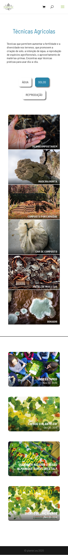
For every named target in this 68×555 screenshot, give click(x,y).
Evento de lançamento (41, 513)
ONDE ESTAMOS (47, 379)
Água (25, 82)
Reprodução (34, 95)
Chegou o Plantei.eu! (42, 424)
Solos (42, 82)
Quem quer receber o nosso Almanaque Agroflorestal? (37, 467)
